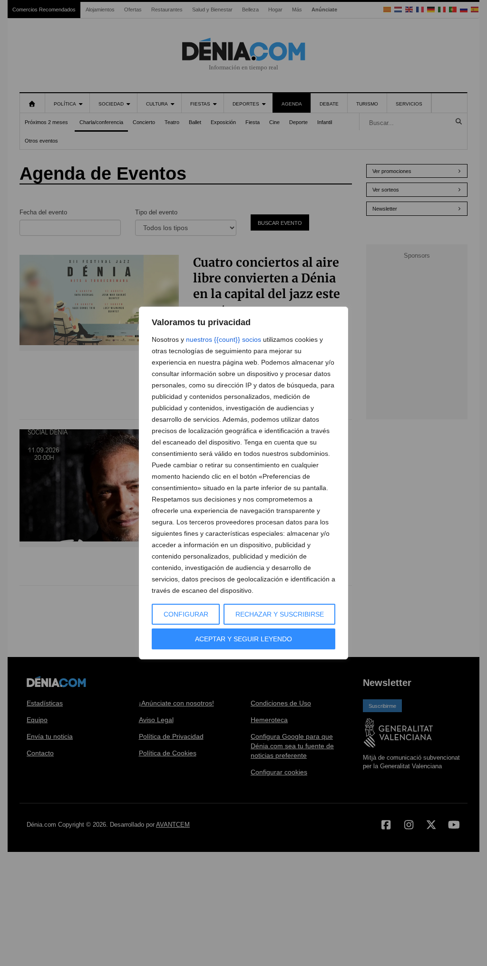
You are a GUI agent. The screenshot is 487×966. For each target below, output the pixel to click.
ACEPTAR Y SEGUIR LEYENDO (243, 639)
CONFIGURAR (186, 614)
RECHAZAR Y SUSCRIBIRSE (279, 614)
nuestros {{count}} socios (223, 339)
